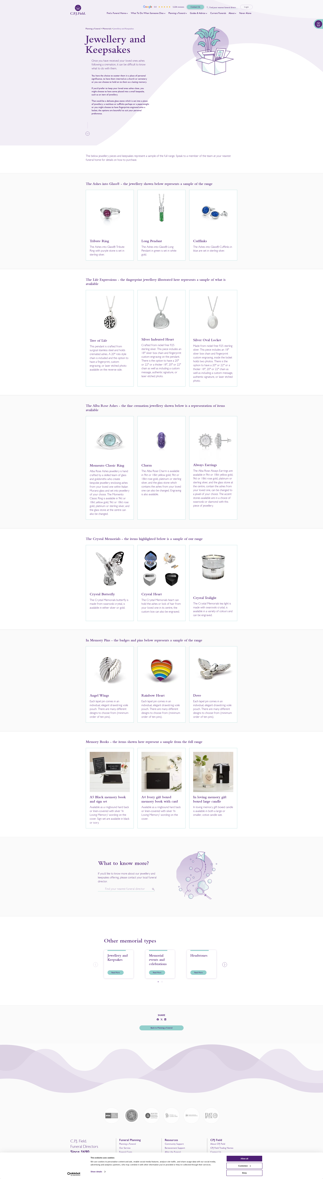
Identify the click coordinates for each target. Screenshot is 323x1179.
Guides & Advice (197, 13)
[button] (95, 964)
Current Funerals (218, 13)
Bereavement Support (175, 1148)
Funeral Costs (125, 1152)
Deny (244, 1173)
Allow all (244, 1159)
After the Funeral (173, 1152)
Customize (243, 1166)
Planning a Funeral (176, 13)
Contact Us (215, 1152)
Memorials (107, 28)
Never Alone (245, 13)
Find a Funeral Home (116, 13)
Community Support (174, 1143)
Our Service (124, 1148)
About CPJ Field (217, 1143)
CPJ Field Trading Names (221, 1148)
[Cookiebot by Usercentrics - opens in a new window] (74, 1174)
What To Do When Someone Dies (147, 13)
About (231, 13)
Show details (96, 1172)
